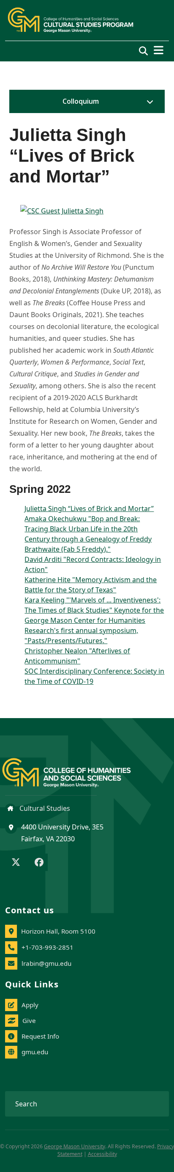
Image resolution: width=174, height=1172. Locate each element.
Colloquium (81, 101)
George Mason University (74, 1146)
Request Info (40, 1036)
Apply (30, 1005)
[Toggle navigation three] (158, 50)
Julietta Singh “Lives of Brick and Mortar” (89, 508)
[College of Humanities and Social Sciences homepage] (75, 768)
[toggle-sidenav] (148, 101)
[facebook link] (39, 863)
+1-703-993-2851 (47, 947)
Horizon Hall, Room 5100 (58, 931)
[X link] (15, 863)
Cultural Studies (44, 808)
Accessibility (102, 1154)
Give (29, 1020)
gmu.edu (35, 1052)
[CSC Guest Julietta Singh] (86, 211)
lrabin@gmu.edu (46, 963)
